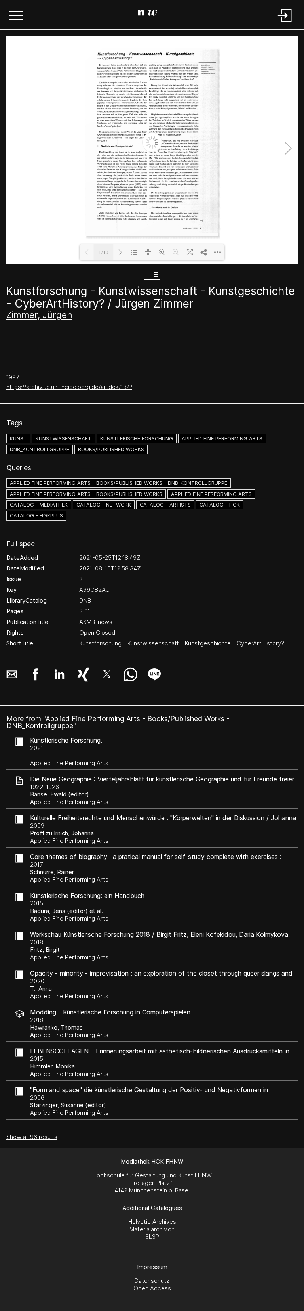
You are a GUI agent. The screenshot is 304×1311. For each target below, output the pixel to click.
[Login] (285, 23)
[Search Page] (150, 14)
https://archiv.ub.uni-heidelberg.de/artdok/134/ (69, 386)
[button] (15, 16)
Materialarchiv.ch (152, 1229)
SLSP (152, 1236)
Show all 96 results (31, 1137)
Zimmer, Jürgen (39, 315)
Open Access (152, 1288)
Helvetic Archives (152, 1221)
